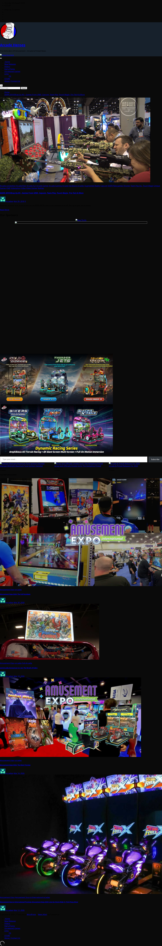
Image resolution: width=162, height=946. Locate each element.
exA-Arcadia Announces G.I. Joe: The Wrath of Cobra (18, 668)
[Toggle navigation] (1, 58)
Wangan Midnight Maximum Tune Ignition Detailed (21, 466)
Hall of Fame (9, 69)
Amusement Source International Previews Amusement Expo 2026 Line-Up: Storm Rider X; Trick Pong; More (39, 902)
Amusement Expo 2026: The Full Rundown (15, 594)
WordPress (31, 914)
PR (10, 76)
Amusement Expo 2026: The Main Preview (15, 765)
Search (24, 88)
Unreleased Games (12, 71)
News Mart (42, 914)
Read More (4, 210)
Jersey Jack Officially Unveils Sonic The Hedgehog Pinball (77, 466)
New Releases (10, 64)
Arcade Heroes (12, 45)
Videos (7, 66)
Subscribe (155, 459)
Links (6, 74)
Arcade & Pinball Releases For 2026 (123, 466)
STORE (7, 79)
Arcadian (9, 201)
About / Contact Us (12, 81)
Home (7, 62)
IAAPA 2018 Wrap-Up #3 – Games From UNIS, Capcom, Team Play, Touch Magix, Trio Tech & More (44, 94)
